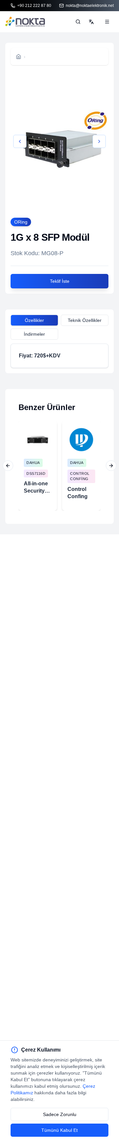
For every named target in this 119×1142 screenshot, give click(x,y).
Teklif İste (59, 281)
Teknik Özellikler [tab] (84, 320)
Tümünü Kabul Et (59, 1130)
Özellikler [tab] (34, 320)
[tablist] (59, 321)
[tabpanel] (59, 356)
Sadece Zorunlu (59, 1114)
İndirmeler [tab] (34, 334)
